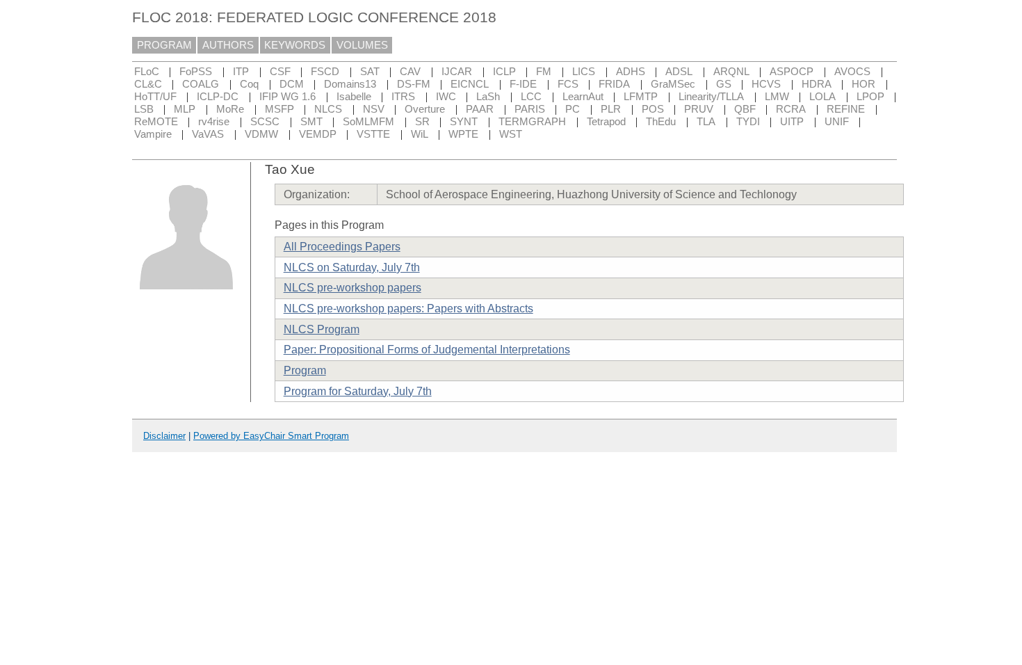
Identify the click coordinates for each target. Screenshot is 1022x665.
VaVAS (208, 134)
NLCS (328, 109)
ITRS (403, 96)
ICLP (504, 71)
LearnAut (582, 96)
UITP (792, 121)
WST (510, 134)
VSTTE (373, 134)
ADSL (678, 71)
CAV (410, 71)
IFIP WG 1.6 (287, 96)
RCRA (791, 109)
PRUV (698, 109)
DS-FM (413, 84)
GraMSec (673, 84)
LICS (583, 71)
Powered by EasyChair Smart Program (271, 436)
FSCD (325, 71)
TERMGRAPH (532, 121)
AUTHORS (228, 45)
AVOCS (852, 71)
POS (653, 109)
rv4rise (213, 121)
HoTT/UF (155, 96)
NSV (373, 109)
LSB (144, 109)
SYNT (464, 121)
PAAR (480, 109)
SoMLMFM (368, 121)
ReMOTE (156, 121)
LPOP (870, 96)
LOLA (822, 96)
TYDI (748, 121)
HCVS (766, 84)
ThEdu (661, 121)
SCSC (264, 121)
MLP (184, 109)
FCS (568, 84)
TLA (706, 121)
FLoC (146, 71)
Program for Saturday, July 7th (358, 391)
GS (723, 84)
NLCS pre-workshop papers (352, 288)
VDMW (261, 134)
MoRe (230, 109)
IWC (446, 96)
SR (422, 121)
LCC (531, 96)
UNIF (837, 121)
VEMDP (317, 134)
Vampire (153, 134)
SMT (311, 121)
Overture (425, 109)
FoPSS (195, 71)
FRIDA (614, 84)
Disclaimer (164, 436)
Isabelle (353, 96)
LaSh (488, 96)
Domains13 (350, 84)
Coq (249, 84)
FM (543, 71)
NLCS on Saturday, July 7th (352, 267)
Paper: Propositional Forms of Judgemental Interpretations (427, 349)
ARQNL (731, 71)
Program (305, 370)
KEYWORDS (294, 45)
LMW (777, 96)
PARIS (529, 109)
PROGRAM (164, 45)
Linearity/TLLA (711, 96)
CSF (280, 71)
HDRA (817, 84)
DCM (291, 84)
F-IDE (523, 84)
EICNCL (470, 84)
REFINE (846, 109)
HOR (863, 84)
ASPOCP (791, 71)
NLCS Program (321, 329)
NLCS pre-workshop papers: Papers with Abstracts (408, 308)
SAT (370, 71)
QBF (745, 109)
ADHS (630, 71)
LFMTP (641, 96)
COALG (200, 84)
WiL (419, 134)
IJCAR (456, 71)
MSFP (279, 109)
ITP (241, 71)
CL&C (148, 84)
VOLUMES (362, 45)
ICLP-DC (217, 96)
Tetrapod (606, 121)
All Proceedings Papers (342, 247)
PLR (611, 109)
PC (572, 109)
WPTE (463, 134)
